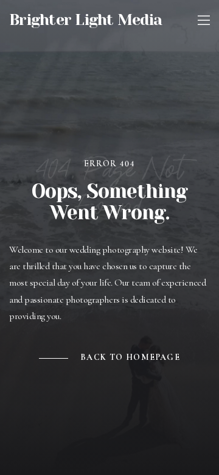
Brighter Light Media (85, 20)
